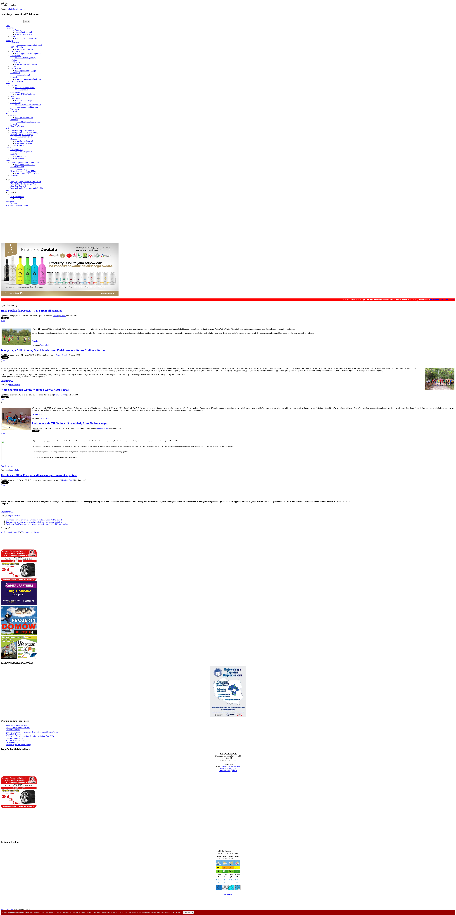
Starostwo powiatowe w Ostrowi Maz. (24, 162)
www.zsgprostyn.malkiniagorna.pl (28, 53)
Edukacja (9, 41)
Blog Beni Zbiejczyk (18, 186)
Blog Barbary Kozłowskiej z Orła (23, 184)
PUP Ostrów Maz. (17, 167)
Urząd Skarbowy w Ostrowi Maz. (23, 171)
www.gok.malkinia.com (24, 118)
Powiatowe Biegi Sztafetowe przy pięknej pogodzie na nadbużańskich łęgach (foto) (37, 524)
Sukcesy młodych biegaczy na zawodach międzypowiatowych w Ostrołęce (34, 522)
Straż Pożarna (15, 30)
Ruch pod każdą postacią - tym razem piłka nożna (31, 310)
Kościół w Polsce (17, 145)
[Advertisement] (228, 224)
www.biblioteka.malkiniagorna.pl (27, 122)
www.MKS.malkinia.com (25, 88)
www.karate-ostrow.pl (23, 100)
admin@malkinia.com (16, 9)
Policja (13, 36)
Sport (8, 83)
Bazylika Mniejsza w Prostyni (21, 135)
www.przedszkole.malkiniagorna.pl (28, 45)
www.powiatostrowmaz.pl (25, 165)
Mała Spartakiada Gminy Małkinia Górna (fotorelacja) (35, 389)
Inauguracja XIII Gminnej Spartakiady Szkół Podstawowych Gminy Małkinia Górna (53, 350)
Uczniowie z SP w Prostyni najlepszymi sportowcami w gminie (39, 475)
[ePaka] (19, 580)
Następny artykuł (28, 532)
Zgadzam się (188, 912)
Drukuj (56, 316)
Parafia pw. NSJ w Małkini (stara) (23, 130)
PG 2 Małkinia (15, 68)
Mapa (8, 190)
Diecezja (13, 139)
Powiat (8, 160)
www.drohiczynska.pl (23, 143)
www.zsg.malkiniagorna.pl (25, 49)
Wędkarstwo (15, 109)
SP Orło (13, 66)
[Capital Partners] (19, 604)
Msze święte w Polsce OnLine (17, 205)
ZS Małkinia (15, 73)
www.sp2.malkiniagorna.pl (25, 58)
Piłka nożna (14, 86)
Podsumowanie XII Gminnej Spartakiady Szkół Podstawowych (70, 423)
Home (8, 26)
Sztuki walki (15, 98)
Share (3, 321)
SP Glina (13, 60)
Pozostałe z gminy (17, 158)
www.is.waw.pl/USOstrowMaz (27, 173)
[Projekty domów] (19, 635)
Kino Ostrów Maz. (17, 126)
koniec (37, 532)
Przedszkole (14, 43)
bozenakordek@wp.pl (228, 769)
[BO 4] (19, 658)
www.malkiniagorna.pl (23, 152)
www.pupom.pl (21, 169)
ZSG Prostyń (15, 51)
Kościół (9, 128)
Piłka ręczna (15, 92)
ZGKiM (13, 154)
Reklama (13, 203)
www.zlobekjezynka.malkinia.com (28, 79)
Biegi (12, 96)
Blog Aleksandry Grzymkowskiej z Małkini (26, 188)
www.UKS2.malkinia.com (25, 94)
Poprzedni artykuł (10, 532)
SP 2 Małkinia (15, 56)
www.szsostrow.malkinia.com (26, 107)
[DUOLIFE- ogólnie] (60, 295)
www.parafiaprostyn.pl (23, 137)
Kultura (8, 113)
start (2, 532)
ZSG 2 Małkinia (16, 81)
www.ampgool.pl (21, 90)
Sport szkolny (15, 103)
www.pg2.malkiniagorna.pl (25, 71)
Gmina (8, 148)
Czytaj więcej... (37, 341)
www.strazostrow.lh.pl (23, 34)
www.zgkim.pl (20, 156)
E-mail (63, 316)
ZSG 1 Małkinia (16, 47)
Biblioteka (14, 120)
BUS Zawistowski (17, 197)
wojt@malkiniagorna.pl (231, 766)
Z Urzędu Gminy (16, 150)
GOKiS (13, 115)
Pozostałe (14, 77)
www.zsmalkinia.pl (22, 75)
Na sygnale (10, 28)
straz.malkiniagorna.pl (23, 32)
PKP (12, 195)
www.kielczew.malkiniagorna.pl (27, 64)
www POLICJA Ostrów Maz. (26, 39)
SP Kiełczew (15, 62)
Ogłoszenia (10, 201)
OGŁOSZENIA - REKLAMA (403, 299)
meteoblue (228, 894)
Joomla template (7, 910)
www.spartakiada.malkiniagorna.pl (28, 105)
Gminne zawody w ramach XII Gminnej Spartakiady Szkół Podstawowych (34, 520)
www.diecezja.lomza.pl (24, 141)
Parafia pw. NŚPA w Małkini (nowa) (24, 133)
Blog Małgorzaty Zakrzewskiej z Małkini (25, 182)
